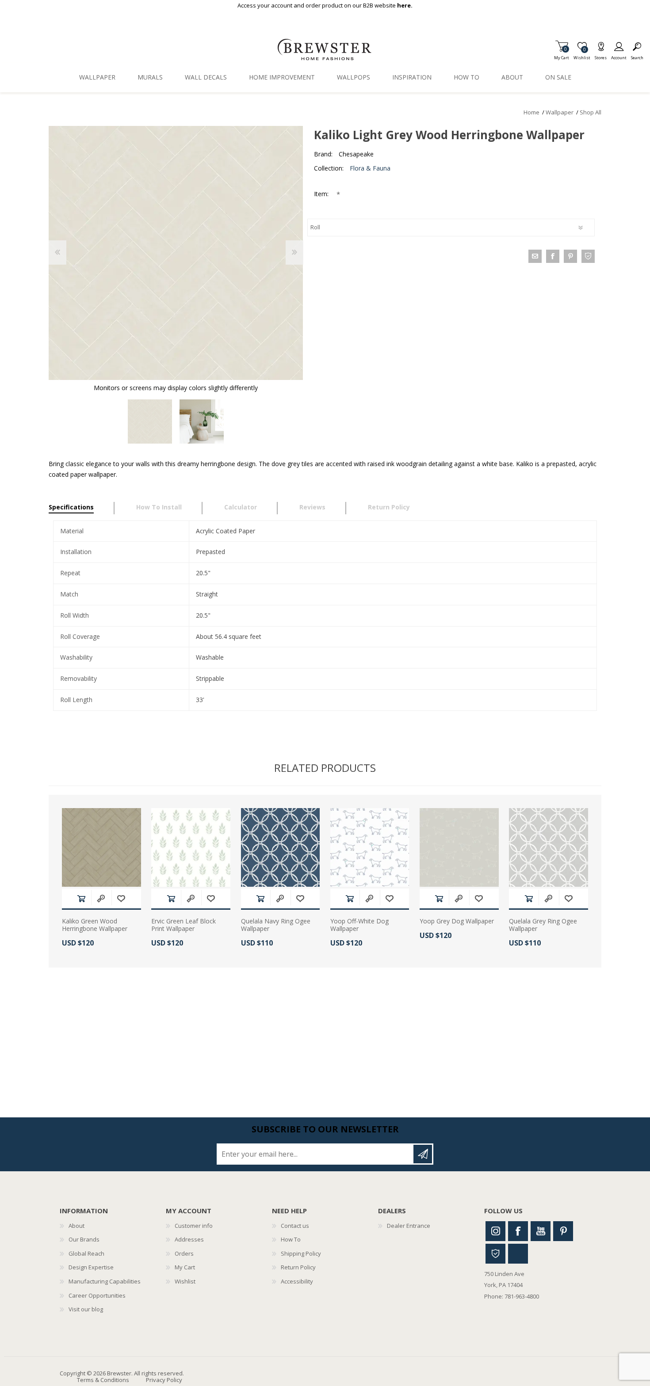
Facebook (518, 1231)
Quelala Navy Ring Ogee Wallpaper (275, 925)
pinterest (570, 256)
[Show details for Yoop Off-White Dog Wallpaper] (369, 847)
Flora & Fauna (370, 168)
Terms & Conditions (103, 1380)
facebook (552, 256)
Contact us (295, 1226)
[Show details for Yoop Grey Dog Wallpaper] (459, 847)
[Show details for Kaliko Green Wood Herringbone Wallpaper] (101, 847)
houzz (588, 256)
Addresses (189, 1239)
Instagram (495, 1231)
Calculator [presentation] (240, 507)
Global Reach (86, 1253)
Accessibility (297, 1281)
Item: (322, 194)
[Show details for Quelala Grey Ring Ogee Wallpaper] (548, 847)
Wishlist (185, 1281)
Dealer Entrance (408, 1226)
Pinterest (563, 1231)
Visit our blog (86, 1309)
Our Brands (84, 1239)
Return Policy (298, 1267)
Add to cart (81, 898)
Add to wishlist (121, 898)
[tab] (82, 508)
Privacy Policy (164, 1380)
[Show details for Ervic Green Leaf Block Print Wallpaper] (190, 847)
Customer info (194, 1226)
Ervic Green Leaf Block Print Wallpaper (183, 925)
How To (291, 1239)
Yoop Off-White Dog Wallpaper (359, 925)
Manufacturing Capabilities (105, 1281)
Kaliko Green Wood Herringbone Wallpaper (94, 925)
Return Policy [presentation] (389, 507)
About (76, 1226)
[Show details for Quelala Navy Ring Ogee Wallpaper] (280, 847)
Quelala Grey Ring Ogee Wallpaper (543, 925)
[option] (150, 421)
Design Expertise (91, 1267)
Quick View (101, 898)
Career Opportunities (97, 1295)
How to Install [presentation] (159, 507)
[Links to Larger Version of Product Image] (176, 253)
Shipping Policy (301, 1253)
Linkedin (518, 1254)
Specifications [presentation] (71, 507)
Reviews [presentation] (312, 507)
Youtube (541, 1231)
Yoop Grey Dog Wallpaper (457, 921)
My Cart (185, 1267)
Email (535, 256)
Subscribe (422, 1154)
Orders (184, 1253)
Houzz (495, 1254)
